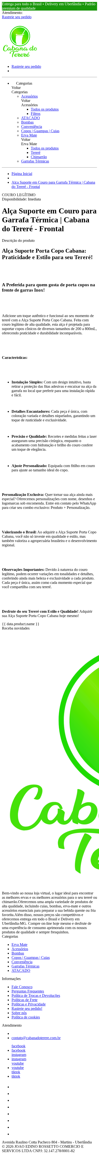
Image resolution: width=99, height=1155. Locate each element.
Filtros (35, 114)
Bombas (27, 122)
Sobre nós (19, 1013)
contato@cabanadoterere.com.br (36, 1038)
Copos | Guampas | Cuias (40, 131)
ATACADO (30, 118)
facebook (18, 1046)
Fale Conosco (22, 987)
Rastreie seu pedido (16, 17)
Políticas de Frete (24, 1000)
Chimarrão (39, 157)
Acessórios (29, 96)
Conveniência (31, 127)
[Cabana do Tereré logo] (20, 58)
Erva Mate (29, 135)
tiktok (16, 1072)
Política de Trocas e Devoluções (36, 995)
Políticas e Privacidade (29, 1004)
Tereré (35, 152)
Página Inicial (22, 174)
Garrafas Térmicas (35, 161)
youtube (18, 1063)
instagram (19, 1055)
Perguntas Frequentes (28, 991)
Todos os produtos (45, 109)
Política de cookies (26, 1017)
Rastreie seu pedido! (27, 1008)
